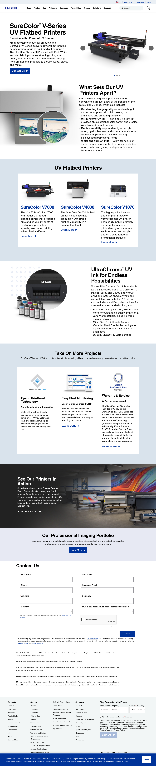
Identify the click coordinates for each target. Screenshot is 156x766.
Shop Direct (57, 706)
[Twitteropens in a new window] (108, 753)
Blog (77, 736)
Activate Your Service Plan (63, 725)
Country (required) (136, 706)
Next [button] (151, 48)
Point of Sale (13, 716)
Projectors (12, 709)
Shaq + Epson (80, 723)
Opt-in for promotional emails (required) (117, 717)
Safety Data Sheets (37, 742)
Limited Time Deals (60, 709)
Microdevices (13, 726)
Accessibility (140, 2)
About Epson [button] (128, 2)
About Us (79, 706)
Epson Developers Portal (40, 746)
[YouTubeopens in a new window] (114, 753)
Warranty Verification (38, 733)
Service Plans (13, 740)
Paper (10, 736)
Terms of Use (105, 730)
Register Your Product (61, 722)
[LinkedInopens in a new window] (119, 753)
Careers (78, 716)
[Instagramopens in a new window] (125, 753)
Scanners (11, 713)
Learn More (69, 426)
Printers (11, 706)
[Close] (146, 759)
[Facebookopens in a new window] (102, 753)
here (126, 761)
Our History (79, 709)
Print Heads (12, 730)
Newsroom (79, 733)
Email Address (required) (109, 706)
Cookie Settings (99, 758)
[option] (117, 48)
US (120, 2)
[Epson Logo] (11, 8)
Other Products (36, 730)
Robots (11, 719)
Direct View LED (14, 723)
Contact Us (79, 740)
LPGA (77, 726)
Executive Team (81, 713)
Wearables (34, 723)
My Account (57, 729)
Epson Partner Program (84, 719)
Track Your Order (59, 718)
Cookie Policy (126, 758)
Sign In (149, 2)
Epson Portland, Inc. (83, 730)
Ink (9, 733)
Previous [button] (82, 48)
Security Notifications (38, 749)
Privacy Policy (126, 722)
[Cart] (148, 8)
